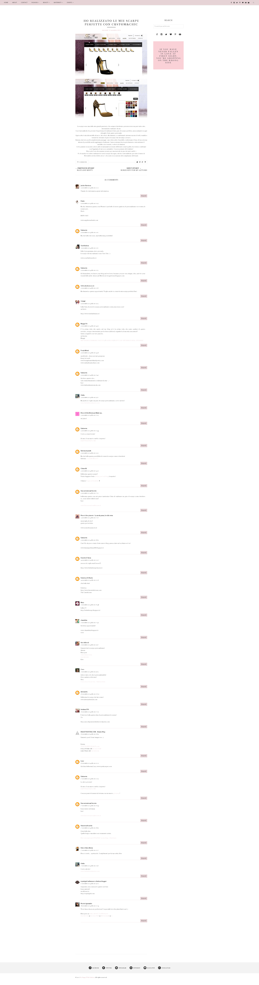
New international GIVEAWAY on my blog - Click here (98, 838)
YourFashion (85, 246)
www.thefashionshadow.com (90, 403)
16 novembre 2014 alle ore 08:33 (90, 734)
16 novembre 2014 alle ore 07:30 (90, 712)
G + (112, 916)
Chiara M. (84, 468)
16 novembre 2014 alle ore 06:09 (90, 694)
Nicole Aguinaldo (86, 903)
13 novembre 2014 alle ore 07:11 (90, 493)
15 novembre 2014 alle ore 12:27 (90, 645)
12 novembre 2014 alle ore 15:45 (90, 375)
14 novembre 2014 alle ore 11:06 (90, 580)
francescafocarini (86, 826)
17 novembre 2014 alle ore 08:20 (90, 828)
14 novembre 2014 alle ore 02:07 (90, 560)
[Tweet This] (137, 162)
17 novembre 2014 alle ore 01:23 (90, 778)
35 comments (82, 162)
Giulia (82, 395)
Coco (82, 669)
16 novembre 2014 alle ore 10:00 (90, 763)
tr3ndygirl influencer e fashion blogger (94, 881)
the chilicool (85, 642)
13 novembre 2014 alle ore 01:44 (90, 430)
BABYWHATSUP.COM (88, 441)
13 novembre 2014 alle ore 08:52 (90, 540)
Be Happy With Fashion (87, 977)
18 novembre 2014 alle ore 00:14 (90, 906)
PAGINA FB (109, 340)
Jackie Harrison (86, 185)
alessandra (84, 692)
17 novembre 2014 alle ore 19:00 (90, 883)
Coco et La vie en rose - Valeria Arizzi (93, 682)
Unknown (84, 230)
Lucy (82, 761)
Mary (82, 602)
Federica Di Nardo (87, 578)
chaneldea (84, 620)
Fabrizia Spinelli (86, 451)
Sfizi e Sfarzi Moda (87, 848)
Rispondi (143, 196)
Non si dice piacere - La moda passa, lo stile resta (97, 515)
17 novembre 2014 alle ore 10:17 (90, 850)
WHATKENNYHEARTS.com (90, 746)
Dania (82, 201)
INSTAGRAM (105, 916)
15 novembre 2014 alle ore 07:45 (90, 622)
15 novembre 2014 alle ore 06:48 (90, 604)
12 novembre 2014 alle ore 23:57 (90, 397)
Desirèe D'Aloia (86, 558)
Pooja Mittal (85, 350)
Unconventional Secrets (89, 491)
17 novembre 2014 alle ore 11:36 (90, 865)
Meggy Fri (84, 324)
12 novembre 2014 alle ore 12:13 (89, 303)
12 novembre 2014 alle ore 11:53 (89, 270)
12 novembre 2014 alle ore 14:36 (90, 352)
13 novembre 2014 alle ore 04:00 (90, 471)
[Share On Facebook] (139, 162)
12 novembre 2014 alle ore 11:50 (90, 232)
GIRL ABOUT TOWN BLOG (98, 914)
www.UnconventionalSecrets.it (91, 505)
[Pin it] (145, 162)
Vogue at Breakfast (92, 481)
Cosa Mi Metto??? (92, 458)
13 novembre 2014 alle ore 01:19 (90, 415)
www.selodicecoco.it (87, 286)
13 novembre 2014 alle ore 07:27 (90, 517)
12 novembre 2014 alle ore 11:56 (90, 288)
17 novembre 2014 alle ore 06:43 (90, 805)
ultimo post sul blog (101, 476)
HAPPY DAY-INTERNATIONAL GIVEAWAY (128, 340)
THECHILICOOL (86, 655)
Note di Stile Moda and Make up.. (91, 413)
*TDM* (83, 301)
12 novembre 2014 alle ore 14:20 (90, 326)
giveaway (116, 793)
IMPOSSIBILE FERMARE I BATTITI (93, 340)
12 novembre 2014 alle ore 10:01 (90, 188)
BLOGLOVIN (96, 749)
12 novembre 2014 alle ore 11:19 (90, 203)
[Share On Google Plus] (142, 162)
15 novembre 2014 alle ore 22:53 (89, 671)
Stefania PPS (85, 709)
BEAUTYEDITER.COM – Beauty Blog (93, 732)
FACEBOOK (85, 657)
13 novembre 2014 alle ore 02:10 (90, 453)
